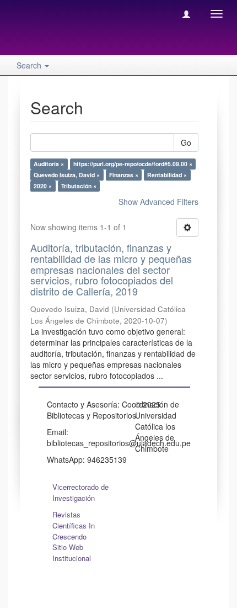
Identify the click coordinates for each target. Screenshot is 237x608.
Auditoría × (49, 164)
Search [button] (30, 65)
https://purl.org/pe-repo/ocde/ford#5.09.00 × (132, 164)
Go (186, 142)
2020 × (43, 186)
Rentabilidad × (167, 175)
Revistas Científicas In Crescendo (73, 525)
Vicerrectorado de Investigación (80, 492)
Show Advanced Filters (158, 201)
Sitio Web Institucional (71, 552)
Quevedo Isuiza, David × (67, 175)
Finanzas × (123, 175)
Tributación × (78, 186)
